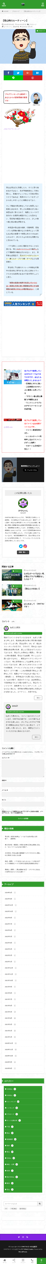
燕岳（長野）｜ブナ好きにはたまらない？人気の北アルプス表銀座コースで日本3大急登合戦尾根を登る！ (22, 862)
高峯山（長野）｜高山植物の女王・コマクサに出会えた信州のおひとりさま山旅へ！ (22, 871)
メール (5, 790)
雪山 (10, 1189)
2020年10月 (10, 1056)
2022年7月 (10, 924)
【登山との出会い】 (32, 588)
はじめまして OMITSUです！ (34, 605)
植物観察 (11, 1139)
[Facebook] (8, 72)
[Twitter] (18, 72)
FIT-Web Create (27, 1249)
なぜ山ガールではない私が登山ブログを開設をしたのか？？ (34, 576)
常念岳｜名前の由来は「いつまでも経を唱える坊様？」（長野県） (21, 838)
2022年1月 (10, 961)
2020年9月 (10, 1062)
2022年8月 (10, 918)
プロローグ (16, 11)
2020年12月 (10, 1043)
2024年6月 (10, 892)
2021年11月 (10, 974)
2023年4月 (10, 899)
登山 (10, 1152)
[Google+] (28, 72)
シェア (14, 1262)
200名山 (11, 1089)
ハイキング (12, 1108)
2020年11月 (10, 1049)
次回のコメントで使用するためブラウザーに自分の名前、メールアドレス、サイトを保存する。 (22, 812)
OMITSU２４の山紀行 (29, 1247)
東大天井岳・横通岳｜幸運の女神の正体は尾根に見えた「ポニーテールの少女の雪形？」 (22, 846)
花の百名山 (12, 1177)
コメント (5, 757)
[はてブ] (37, 72)
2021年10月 (10, 980)
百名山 (10, 1158)
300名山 (11, 1095)
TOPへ (41, 1262)
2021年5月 (10, 1012)
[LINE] (13, 77)
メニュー (23, 1262)
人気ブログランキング (12, 129)
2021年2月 (10, 1031)
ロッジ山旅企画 (13, 1120)
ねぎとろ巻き (15, 627)
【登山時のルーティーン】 (32, 11)
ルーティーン (8, 27)
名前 (4, 780)
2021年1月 (10, 1037)
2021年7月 (10, 999)
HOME (6, 11)
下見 (10, 1127)
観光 (10, 1183)
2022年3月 (10, 949)
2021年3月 (10, 1024)
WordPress (23, 1252)
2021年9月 (10, 987)
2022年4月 (10, 943)
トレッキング (13, 1101)
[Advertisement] (23, 332)
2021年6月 (10, 1005)
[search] (39, 1203)
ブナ (6, 1208)
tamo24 (15, 706)
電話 (32, 1262)
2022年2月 (10, 955)
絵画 (10, 1171)
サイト (4, 800)
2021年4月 (10, 1018)
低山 (10, 1133)
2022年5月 (10, 936)
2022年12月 (10, 905)
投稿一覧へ (22, 552)
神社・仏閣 (12, 1164)
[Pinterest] (32, 77)
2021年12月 (10, 968)
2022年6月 (10, 930)
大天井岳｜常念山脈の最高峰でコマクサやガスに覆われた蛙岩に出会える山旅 (22, 854)
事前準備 (16, 27)
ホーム (5, 1262)
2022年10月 (10, 911)
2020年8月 (10, 1068)
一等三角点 (13, 1208)
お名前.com (8, 427)
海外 (10, 1145)
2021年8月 (10, 993)
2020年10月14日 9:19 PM (13, 633)
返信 (38, 698)
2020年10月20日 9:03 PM (15, 712)
